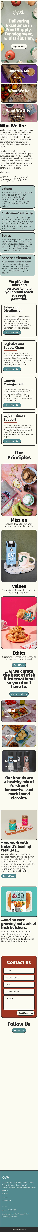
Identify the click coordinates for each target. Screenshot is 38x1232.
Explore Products (19, 694)
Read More (10, 332)
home (4, 1187)
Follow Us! (19, 1030)
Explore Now (19, 46)
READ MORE (8, 716)
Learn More (8, 876)
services (5, 1197)
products (5, 1193)
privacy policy (6, 1200)
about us (5, 1190)
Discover (17, 77)
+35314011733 (11, 1210)
